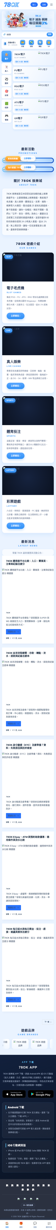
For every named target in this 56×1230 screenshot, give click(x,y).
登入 (34, 5)
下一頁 (47, 1022)
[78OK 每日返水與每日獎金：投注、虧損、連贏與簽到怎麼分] (28, 956)
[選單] (51, 4)
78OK (8, 613)
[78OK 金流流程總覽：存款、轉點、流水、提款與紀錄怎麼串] (28, 680)
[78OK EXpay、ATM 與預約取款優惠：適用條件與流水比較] (28, 864)
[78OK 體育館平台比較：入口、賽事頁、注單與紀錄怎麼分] (28, 588)
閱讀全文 (13, 632)
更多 (49, 34)
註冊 (44, 5)
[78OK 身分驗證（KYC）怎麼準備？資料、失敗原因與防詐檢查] (28, 772)
